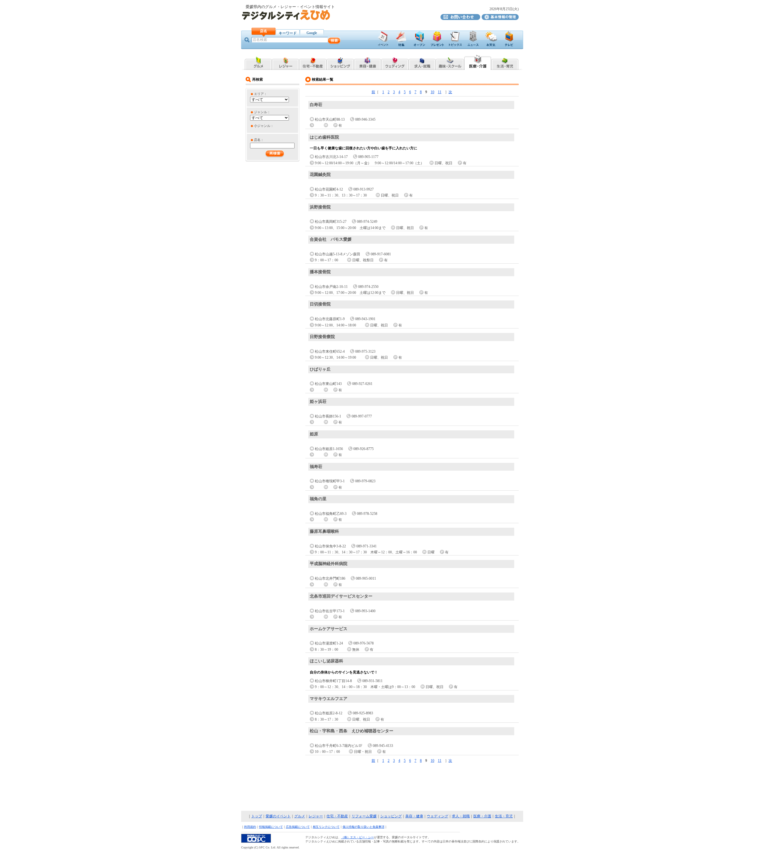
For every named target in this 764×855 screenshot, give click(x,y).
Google (311, 33)
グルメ (299, 816)
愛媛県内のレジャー (285, 61)
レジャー (316, 816)
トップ (256, 816)
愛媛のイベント (278, 816)
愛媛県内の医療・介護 (477, 61)
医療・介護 (482, 816)
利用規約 (250, 826)
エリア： (260, 94)
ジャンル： (262, 112)
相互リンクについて (326, 826)
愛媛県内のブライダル (395, 61)
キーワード (288, 33)
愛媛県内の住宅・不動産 (312, 61)
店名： (259, 140)
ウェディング (437, 816)
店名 (263, 31)
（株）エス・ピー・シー (357, 837)
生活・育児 (504, 816)
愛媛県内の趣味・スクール (450, 61)
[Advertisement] (382, 787)
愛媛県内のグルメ (258, 61)
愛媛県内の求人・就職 (422, 61)
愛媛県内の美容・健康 (367, 61)
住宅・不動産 (337, 816)
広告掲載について (298, 826)
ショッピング (391, 816)
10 (432, 92)
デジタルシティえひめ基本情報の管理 (500, 17)
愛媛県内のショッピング (340, 61)
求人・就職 (461, 816)
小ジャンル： (264, 126)
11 (439, 92)
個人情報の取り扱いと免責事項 (363, 826)
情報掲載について (271, 826)
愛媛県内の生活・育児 (505, 61)
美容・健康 (414, 816)
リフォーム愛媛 (364, 816)
